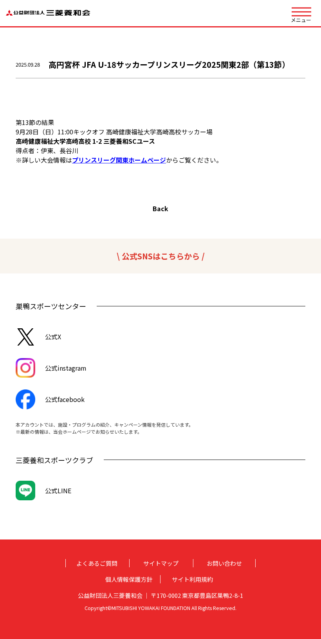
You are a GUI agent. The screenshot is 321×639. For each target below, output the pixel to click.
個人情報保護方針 (128, 579)
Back (160, 208)
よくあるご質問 (96, 563)
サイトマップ (161, 563)
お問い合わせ (224, 563)
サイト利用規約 (192, 579)
